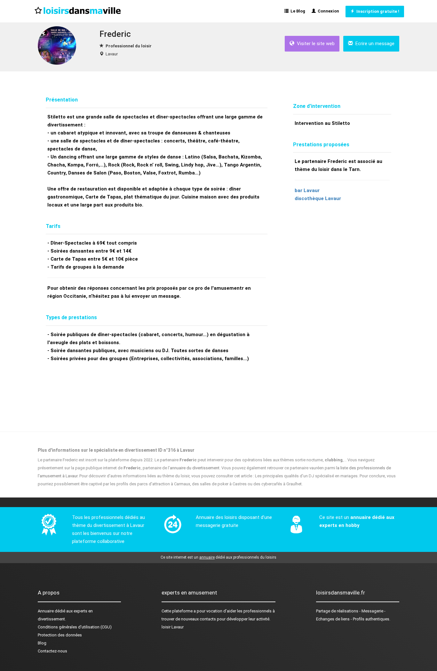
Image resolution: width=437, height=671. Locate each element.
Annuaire (46, 611)
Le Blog (297, 11)
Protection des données (60, 635)
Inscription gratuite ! (376, 11)
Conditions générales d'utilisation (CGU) (75, 627)
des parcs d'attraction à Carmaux (159, 483)
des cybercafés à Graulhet (277, 483)
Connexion (327, 11)
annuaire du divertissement (194, 467)
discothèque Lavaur (318, 198)
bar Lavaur (307, 190)
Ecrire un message (373, 43)
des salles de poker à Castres (219, 483)
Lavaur (112, 54)
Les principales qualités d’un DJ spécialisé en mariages (306, 475)
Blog (42, 643)
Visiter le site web (314, 43)
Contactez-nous (52, 651)
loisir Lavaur (173, 627)
